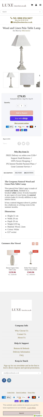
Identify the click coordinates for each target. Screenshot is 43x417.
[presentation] (33, 243)
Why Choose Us (21, 331)
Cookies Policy (11, 392)
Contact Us (21, 334)
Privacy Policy (31, 392)
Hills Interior (26, 31)
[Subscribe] (39, 373)
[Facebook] (4, 380)
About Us (21, 337)
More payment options (21, 123)
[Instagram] (9, 380)
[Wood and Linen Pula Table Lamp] (21, 52)
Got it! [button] (21, 413)
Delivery (18, 173)
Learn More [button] (31, 408)
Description (8, 173)
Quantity (7, 102)
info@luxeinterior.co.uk (22, 22)
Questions (29, 173)
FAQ (21, 355)
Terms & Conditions (21, 392)
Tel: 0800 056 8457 (22, 18)
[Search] (40, 12)
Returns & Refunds (21, 348)
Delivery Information (21, 352)
